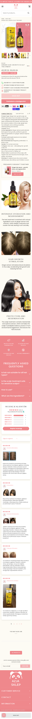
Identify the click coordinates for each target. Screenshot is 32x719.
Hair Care (8, 18)
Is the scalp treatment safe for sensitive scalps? (13, 382)
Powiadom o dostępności (16, 101)
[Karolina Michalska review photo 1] (16, 456)
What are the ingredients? (12, 396)
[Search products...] (28, 13)
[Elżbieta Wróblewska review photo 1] (16, 520)
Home (2, 18)
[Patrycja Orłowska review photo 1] (16, 555)
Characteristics (6, 113)
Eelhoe (3, 63)
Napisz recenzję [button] (16, 429)
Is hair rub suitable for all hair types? (14, 373)
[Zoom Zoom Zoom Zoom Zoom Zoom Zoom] (16, 37)
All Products (16, 652)
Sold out (16, 715)
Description (20, 113)
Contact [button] (6, 697)
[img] (6, 445)
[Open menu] (4, 6)
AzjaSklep (6, 710)
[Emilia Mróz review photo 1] (16, 492)
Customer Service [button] (10, 691)
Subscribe (25, 666)
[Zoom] (4, 48)
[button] (8, 415)
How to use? (6, 389)
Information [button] (8, 703)
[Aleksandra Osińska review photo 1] (16, 596)
